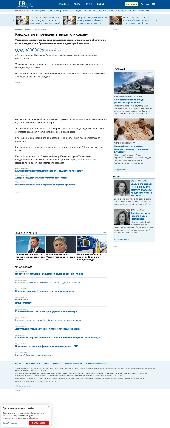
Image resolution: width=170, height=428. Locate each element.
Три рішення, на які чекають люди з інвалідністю (140, 215)
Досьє (88, 4)
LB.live (100, 4)
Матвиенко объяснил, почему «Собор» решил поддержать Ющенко (47, 282)
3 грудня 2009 (38, 30)
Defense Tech (21, 10)
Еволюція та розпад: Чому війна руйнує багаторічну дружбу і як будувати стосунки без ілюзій (141, 189)
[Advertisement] (61, 100)
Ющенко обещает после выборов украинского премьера (46, 311)
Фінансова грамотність (60, 10)
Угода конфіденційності (96, 363)
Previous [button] (13, 20)
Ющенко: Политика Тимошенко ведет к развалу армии (44, 291)
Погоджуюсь (38, 423)
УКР (147, 4)
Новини (63, 4)
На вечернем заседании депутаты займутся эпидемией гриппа (49, 273)
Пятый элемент (23, 302)
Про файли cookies (10, 423)
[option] (38, 20)
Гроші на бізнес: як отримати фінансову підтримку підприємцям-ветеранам (132, 148)
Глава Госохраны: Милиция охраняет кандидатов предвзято (45, 184)
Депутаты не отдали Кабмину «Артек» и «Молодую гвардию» (48, 328)
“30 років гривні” (38, 10)
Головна (18, 29)
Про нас (18, 363)
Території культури (117, 10)
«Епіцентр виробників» (84, 10)
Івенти (46, 363)
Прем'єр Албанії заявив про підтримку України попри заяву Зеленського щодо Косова (137, 20)
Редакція (56, 363)
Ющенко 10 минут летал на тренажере (34, 354)
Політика (27, 29)
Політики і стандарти (73, 363)
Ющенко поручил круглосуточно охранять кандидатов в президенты (49, 170)
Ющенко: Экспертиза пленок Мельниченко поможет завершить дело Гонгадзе (57, 337)
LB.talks (132, 10)
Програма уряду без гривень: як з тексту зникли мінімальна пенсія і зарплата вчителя (92, 20)
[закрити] (48, 407)
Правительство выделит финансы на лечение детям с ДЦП (46, 346)
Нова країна (144, 10)
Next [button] (156, 20)
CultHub (102, 10)
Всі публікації (120, 169)
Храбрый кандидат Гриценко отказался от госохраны (41, 177)
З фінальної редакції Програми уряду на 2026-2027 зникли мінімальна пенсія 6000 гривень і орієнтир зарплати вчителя (45, 23)
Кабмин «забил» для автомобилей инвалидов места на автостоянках (48, 320)
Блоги (77, 4)
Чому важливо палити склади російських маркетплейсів (129, 101)
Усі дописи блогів (121, 239)
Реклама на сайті (33, 363)
